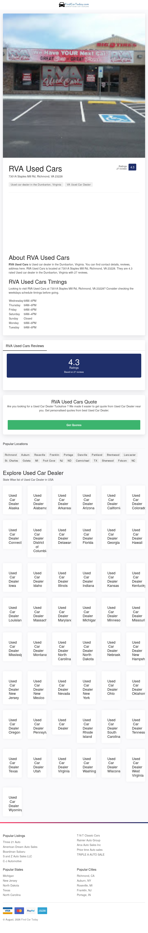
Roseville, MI (84, 885)
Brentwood (113, 455)
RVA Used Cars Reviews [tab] (25, 345)
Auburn (25, 455)
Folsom (122, 460)
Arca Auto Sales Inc (89, 845)
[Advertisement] (74, 224)
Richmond (11, 455)
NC (133, 460)
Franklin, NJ (84, 890)
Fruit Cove (49, 460)
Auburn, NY (84, 880)
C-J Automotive (12, 861)
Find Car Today (29, 919)
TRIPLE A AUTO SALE (90, 854)
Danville (82, 455)
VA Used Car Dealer (79, 184)
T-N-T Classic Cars (88, 835)
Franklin (54, 455)
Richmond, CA (85, 875)
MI (36, 460)
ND (69, 460)
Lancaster (130, 455)
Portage (68, 455)
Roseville (39, 455)
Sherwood (108, 460)
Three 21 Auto (11, 842)
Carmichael (82, 460)
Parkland (97, 455)
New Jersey (10, 880)
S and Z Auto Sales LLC (17, 856)
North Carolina (12, 895)
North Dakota (11, 885)
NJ (61, 460)
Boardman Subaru (14, 851)
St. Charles (11, 460)
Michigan (8, 875)
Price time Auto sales (90, 849)
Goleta (26, 460)
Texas (6, 890)
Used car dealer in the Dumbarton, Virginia (36, 184)
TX (95, 460)
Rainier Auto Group (88, 840)
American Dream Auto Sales (20, 846)
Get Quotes (74, 425)
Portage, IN (84, 895)
